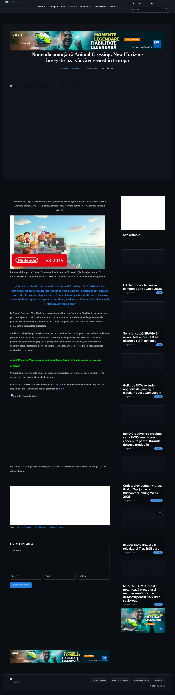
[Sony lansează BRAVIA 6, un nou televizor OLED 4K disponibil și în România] (143, 325)
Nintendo (75, 68)
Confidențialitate (141, 681)
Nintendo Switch (57, 527)
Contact (158, 681)
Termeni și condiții (120, 681)
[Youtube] (152, 3)
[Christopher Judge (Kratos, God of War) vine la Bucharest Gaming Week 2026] (143, 480)
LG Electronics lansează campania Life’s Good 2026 (142, 287)
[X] (146, 3)
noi (63, 388)
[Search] (166, 10)
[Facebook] (133, 3)
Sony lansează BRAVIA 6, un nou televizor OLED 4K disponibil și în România (141, 337)
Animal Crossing (24, 527)
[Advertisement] (60, 505)
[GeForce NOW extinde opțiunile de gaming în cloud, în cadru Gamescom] (143, 377)
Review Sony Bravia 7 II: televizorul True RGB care (141, 546)
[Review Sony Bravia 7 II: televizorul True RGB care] (143, 532)
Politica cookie (99, 681)
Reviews (158, 552)
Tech (159, 292)
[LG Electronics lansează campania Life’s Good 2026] (143, 273)
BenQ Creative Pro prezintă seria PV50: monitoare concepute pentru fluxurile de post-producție (142, 439)
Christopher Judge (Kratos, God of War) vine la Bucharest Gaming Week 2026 (142, 491)
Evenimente (156, 500)
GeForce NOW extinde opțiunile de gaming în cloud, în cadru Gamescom (142, 389)
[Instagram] (139, 3)
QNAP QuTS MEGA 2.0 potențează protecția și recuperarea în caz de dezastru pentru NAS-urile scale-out (141, 593)
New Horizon (40, 527)
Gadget (158, 448)
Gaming (64, 68)
